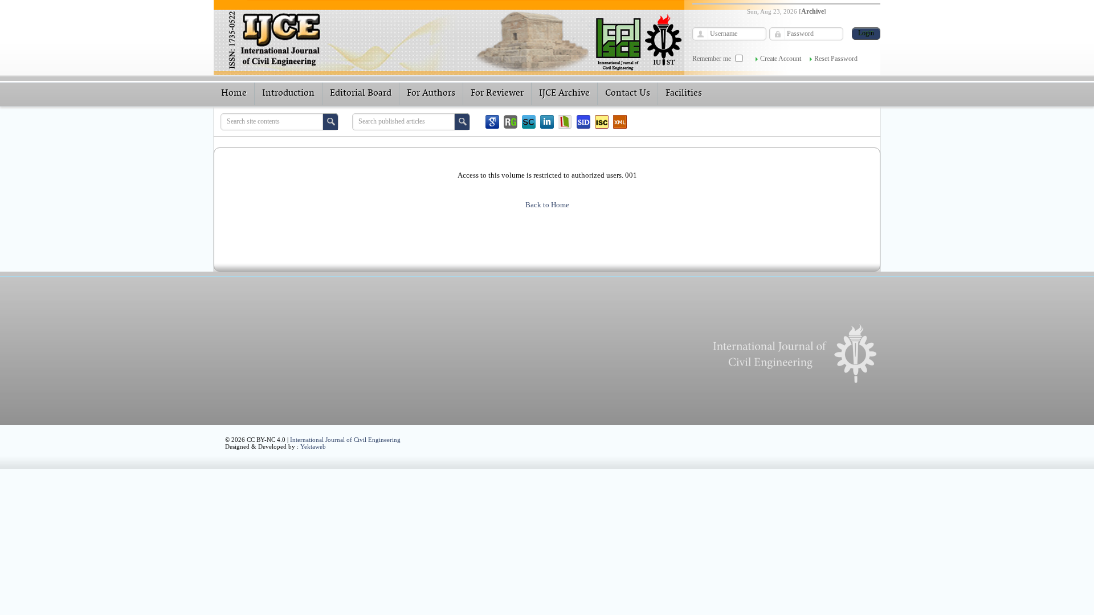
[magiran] (565, 122)
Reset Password (836, 59)
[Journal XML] (620, 122)
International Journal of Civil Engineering (345, 439)
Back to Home (547, 204)
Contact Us (627, 93)
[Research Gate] (510, 122)
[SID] (583, 122)
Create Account (780, 59)
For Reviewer (497, 93)
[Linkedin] (547, 122)
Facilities (684, 93)
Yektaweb (313, 446)
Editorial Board (360, 93)
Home (234, 93)
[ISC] (602, 122)
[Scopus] (529, 122)
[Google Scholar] (492, 122)
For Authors (431, 93)
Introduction (288, 93)
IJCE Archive (564, 93)
